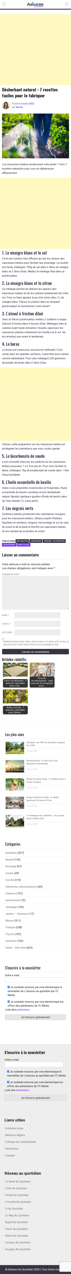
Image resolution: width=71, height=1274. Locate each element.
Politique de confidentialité (20, 1141)
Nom (5, 615)
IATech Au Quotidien (16, 1235)
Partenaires (11, 1148)
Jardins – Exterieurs (17, 913)
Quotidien (11, 940)
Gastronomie (12, 900)
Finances (10, 893)
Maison (9, 920)
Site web (7, 632)
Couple (9, 873)
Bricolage (10, 866)
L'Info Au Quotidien (16, 1188)
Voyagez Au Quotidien (18, 1249)
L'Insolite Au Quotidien (18, 1201)
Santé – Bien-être (15, 947)
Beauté (9, 859)
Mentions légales (15, 1135)
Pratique (10, 927)
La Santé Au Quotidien (17, 1181)
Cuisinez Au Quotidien (17, 1242)
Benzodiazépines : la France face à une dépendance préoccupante (42, 762)
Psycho (9, 934)
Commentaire (11, 574)
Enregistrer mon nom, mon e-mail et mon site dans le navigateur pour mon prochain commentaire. (36, 643)
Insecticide (23, 545)
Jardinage (35, 541)
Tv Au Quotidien (14, 1208)
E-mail (6, 624)
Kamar (19, 107)
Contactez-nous (14, 1128)
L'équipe (10, 1155)
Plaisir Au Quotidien (16, 1229)
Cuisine (9, 880)
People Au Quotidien (17, 1195)
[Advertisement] (35, 49)
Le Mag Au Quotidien (17, 1215)
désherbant (9, 545)
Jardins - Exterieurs (54, 541)
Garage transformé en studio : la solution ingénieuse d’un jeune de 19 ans (42, 799)
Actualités (22, 541)
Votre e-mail (12, 975)
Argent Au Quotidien (16, 1222)
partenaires (23, 1009)
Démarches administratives (21, 886)
